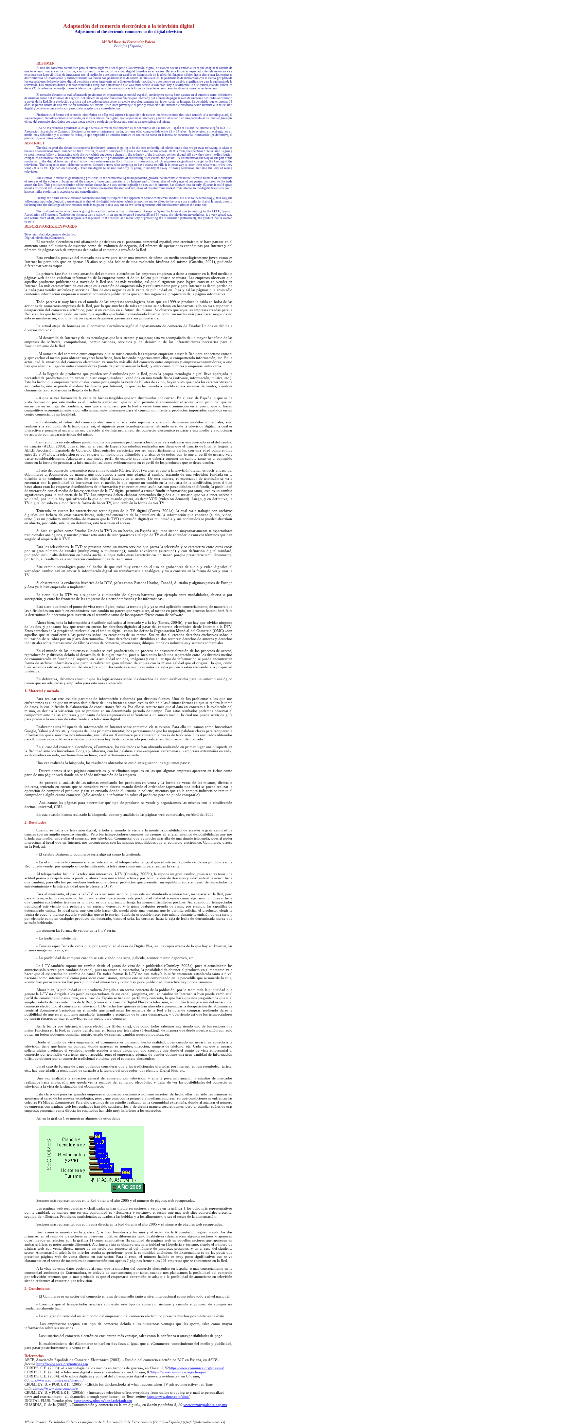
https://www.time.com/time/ (56, 1388)
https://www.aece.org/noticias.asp (62, 1364)
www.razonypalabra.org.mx (205, 1405)
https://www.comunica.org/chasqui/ (196, 1368)
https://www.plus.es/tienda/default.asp (103, 1400)
